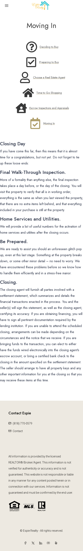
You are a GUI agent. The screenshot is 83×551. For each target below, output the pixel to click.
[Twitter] (34, 543)
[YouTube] (49, 543)
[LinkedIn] (41, 543)
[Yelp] (57, 543)
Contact (18, 431)
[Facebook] (26, 543)
